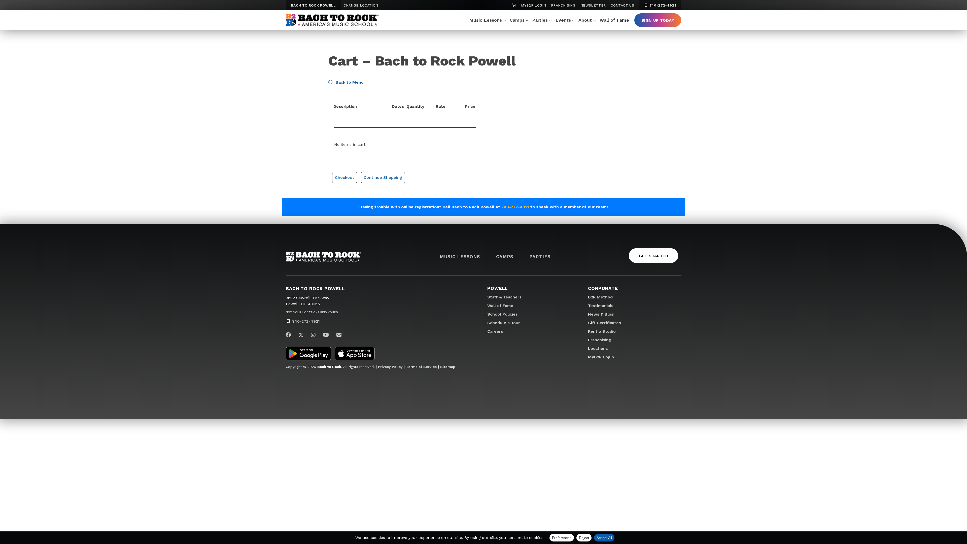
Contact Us (622, 5)
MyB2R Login (533, 5)
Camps (517, 20)
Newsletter (593, 5)
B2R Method (600, 297)
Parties (540, 20)
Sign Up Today (657, 20)
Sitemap (447, 367)
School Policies (502, 314)
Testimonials (600, 305)
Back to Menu (349, 82)
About (585, 20)
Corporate (603, 288)
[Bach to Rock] (332, 20)
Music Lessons (485, 20)
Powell (497, 288)
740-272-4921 (662, 5)
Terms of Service (421, 367)
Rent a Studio (602, 331)
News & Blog (601, 314)
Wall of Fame (614, 20)
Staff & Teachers (504, 297)
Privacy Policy (390, 367)
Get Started (653, 255)
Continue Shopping (383, 177)
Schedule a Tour (503, 322)
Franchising (563, 5)
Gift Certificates (604, 322)
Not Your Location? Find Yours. (312, 312)
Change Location (360, 5)
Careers (495, 331)
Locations (598, 348)
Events (563, 20)
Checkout (344, 177)
